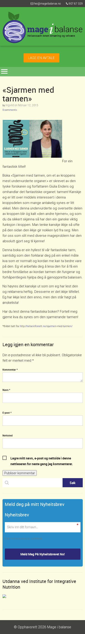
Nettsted (7, 435)
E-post (7, 412)
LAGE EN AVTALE (41, 58)
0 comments (9, 109)
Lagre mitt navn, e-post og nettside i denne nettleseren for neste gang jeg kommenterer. (41, 458)
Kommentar (10, 369)
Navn (6, 390)
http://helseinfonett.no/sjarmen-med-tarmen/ (46, 326)
